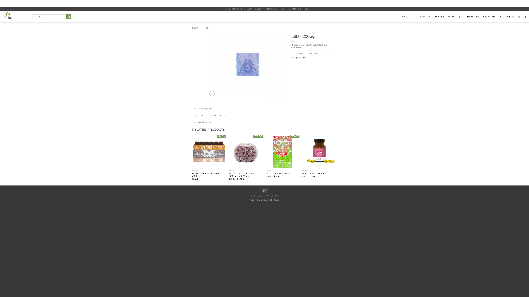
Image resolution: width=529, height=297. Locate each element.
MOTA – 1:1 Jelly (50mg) (277, 173)
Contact (275, 196)
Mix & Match (422, 16)
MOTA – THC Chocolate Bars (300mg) (206, 175)
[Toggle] (195, 109)
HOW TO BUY (456, 16)
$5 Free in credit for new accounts (269, 9)
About (252, 196)
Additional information (212, 115)
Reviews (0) (205, 122)
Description (205, 108)
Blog (260, 196)
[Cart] (519, 17)
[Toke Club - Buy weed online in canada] (15, 16)
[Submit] (68, 16)
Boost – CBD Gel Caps (313, 173)
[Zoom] (212, 93)
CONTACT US (506, 16)
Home (195, 28)
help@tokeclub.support (298, 9)
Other (207, 28)
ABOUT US (489, 16)
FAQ (267, 196)
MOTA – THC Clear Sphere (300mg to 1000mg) (242, 175)
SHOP (405, 16)
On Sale (439, 16)
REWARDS (473, 16)
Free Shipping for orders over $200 (235, 9)
